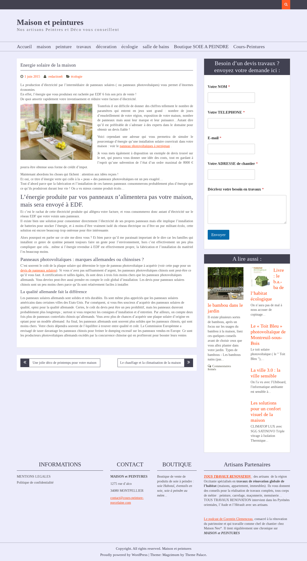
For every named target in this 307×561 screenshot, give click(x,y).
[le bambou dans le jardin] (225, 283)
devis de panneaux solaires (38, 270)
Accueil (24, 46)
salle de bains (156, 46)
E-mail (214, 138)
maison (44, 46)
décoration (106, 46)
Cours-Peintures (249, 46)
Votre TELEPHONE (226, 112)
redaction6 (55, 76)
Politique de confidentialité (35, 482)
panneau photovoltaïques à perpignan (145, 146)
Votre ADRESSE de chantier (233, 164)
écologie (129, 46)
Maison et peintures (50, 22)
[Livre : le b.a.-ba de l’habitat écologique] (260, 276)
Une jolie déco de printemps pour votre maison (64, 362)
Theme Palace (195, 555)
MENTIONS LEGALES (34, 476)
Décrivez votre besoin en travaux (236, 189)
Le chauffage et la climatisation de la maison (150, 362)
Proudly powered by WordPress (124, 555)
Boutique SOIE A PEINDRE (201, 46)
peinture (64, 46)
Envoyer (218, 234)
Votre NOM (219, 87)
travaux (84, 46)
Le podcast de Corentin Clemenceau (228, 519)
